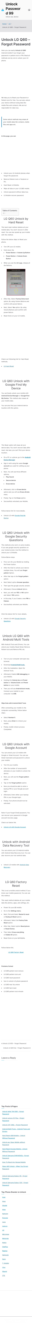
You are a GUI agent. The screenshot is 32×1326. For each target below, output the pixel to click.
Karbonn (5, 1214)
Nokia (4, 1242)
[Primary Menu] (29, 10)
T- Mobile (5, 1263)
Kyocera (5, 1218)
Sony (4, 1259)
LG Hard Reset (9, 366)
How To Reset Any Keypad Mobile (14, 1162)
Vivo (3, 1267)
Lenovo (4, 1226)
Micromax (5, 1234)
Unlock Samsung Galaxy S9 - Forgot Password (14, 1177)
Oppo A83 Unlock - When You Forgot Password (15, 1167)
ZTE (3, 1275)
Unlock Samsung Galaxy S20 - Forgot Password (15, 1184)
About (4, 1302)
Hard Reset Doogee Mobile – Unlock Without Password (14, 1150)
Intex (4, 1209)
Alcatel (4, 1205)
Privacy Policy (6, 1306)
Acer (4, 1197)
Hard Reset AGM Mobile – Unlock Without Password (13, 1137)
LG (3, 1230)
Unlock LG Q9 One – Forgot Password (16, 1048)
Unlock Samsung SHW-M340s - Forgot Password (15, 1157)
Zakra (15, 1322)
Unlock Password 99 (13, 8)
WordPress (23, 1322)
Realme (4, 1251)
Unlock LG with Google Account (15, 827)
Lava (4, 1222)
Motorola (5, 1238)
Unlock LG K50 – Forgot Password (14, 1043)
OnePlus (5, 1247)
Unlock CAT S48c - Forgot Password (15, 1125)
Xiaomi (4, 1271)
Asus (4, 1201)
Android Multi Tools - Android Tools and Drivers (16, 1130)
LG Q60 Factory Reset (16, 952)
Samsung (5, 1255)
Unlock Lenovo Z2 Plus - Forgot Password (13, 1119)
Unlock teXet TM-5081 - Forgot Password (13, 1113)
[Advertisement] (16, 80)
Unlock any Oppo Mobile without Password (13, 1143)
